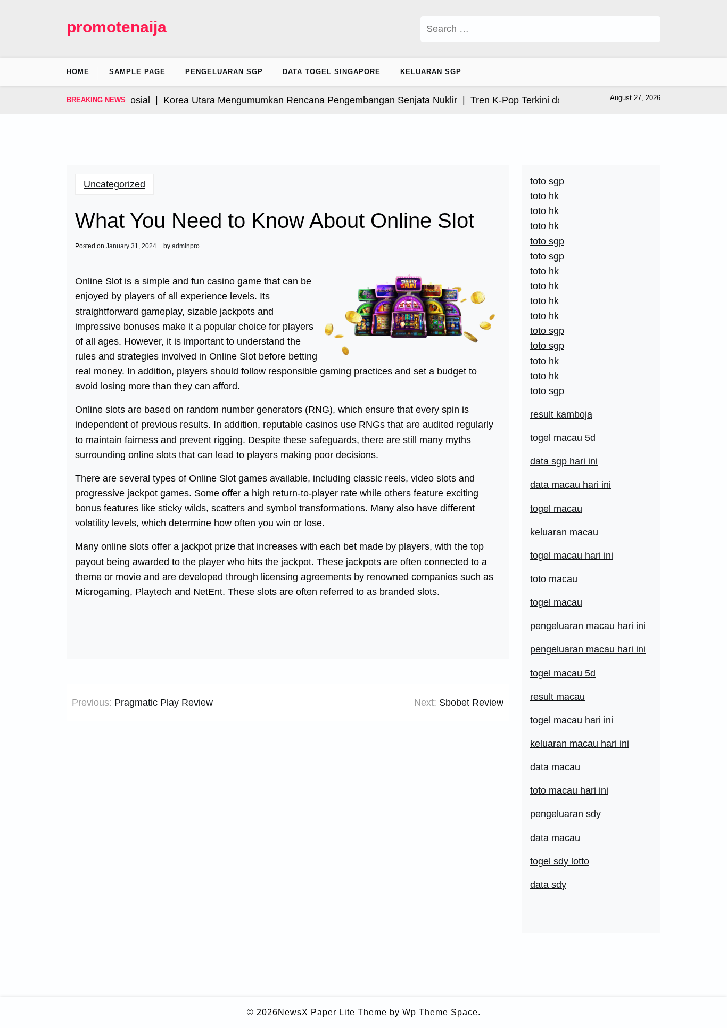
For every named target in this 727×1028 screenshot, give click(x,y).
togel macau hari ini (571, 555)
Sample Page (137, 72)
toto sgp (547, 391)
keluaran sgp (430, 72)
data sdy (548, 884)
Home (78, 72)
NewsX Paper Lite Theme (332, 1012)
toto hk (544, 376)
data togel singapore (332, 72)
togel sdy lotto (559, 861)
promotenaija (117, 27)
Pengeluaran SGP (224, 72)
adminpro (186, 246)
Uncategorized (114, 184)
